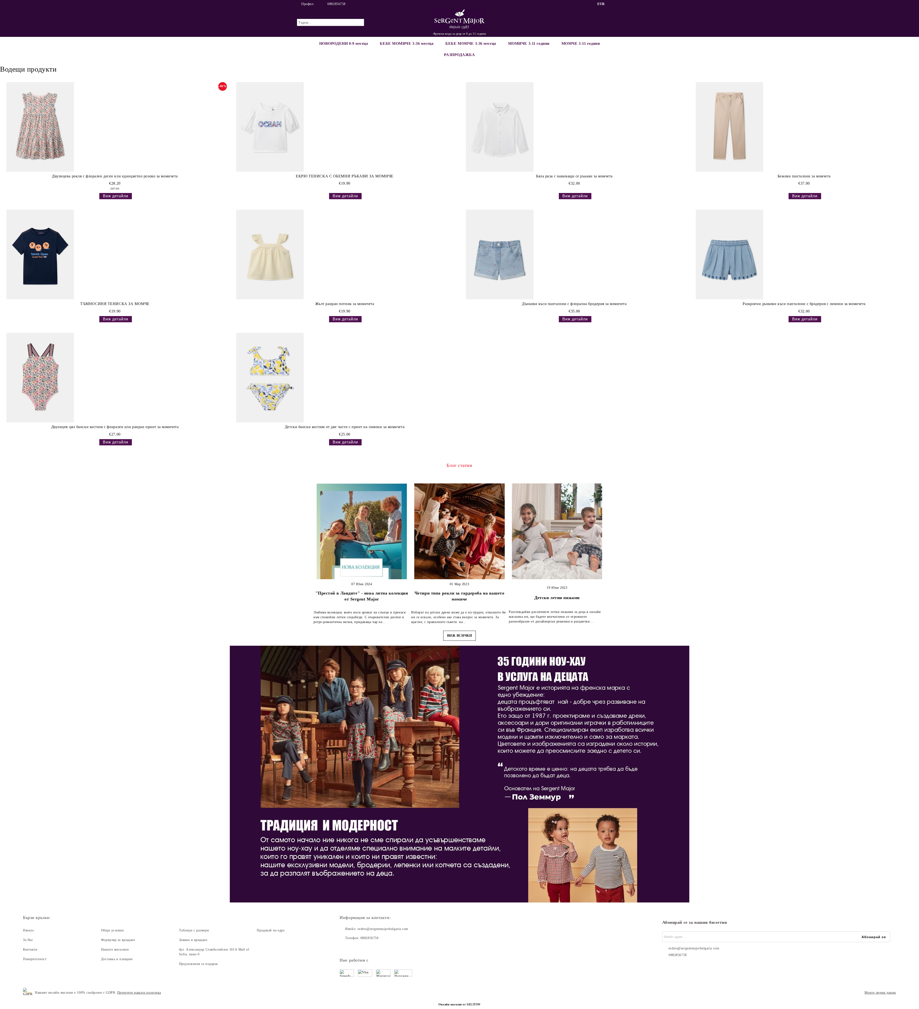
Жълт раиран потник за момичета (344, 304)
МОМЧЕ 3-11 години (580, 43)
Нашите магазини (115, 949)
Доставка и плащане (117, 959)
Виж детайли (115, 196)
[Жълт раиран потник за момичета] (270, 254)
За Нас (28, 940)
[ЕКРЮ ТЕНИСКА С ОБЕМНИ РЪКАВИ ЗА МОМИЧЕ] (270, 127)
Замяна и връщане (193, 940)
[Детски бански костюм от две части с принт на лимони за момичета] (270, 377)
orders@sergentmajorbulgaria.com (383, 929)
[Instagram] (619, 4)
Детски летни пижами (557, 597)
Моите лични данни (880, 992)
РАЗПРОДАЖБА (459, 55)
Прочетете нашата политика (139, 992)
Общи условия (112, 930)
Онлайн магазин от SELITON (459, 1004)
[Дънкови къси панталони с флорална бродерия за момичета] (499, 254)
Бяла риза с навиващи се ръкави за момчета (574, 176)
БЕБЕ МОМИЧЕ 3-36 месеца (406, 43)
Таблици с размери (194, 930)
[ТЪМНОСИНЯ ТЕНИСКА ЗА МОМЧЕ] (40, 254)
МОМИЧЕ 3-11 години (528, 43)
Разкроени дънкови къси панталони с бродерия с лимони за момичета (804, 304)
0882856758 (336, 4)
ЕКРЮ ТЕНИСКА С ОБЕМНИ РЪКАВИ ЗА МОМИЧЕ (344, 176)
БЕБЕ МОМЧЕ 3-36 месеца (470, 43)
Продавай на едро (271, 930)
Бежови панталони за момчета (804, 176)
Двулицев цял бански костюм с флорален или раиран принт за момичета (115, 427)
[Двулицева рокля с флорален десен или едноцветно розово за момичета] (40, 127)
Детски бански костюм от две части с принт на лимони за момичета (344, 427)
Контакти (30, 949)
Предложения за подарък (198, 964)
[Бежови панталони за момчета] (729, 127)
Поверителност (34, 959)
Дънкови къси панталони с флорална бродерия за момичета (574, 304)
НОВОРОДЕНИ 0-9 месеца (343, 43)
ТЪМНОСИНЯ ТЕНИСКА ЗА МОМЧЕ (115, 304)
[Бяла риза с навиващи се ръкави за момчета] (499, 127)
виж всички (459, 635)
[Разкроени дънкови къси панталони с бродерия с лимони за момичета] (729, 254)
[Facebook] (612, 4)
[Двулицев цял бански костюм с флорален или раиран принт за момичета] (40, 377)
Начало (28, 930)
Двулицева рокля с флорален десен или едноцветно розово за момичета (115, 176)
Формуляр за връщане (118, 940)
